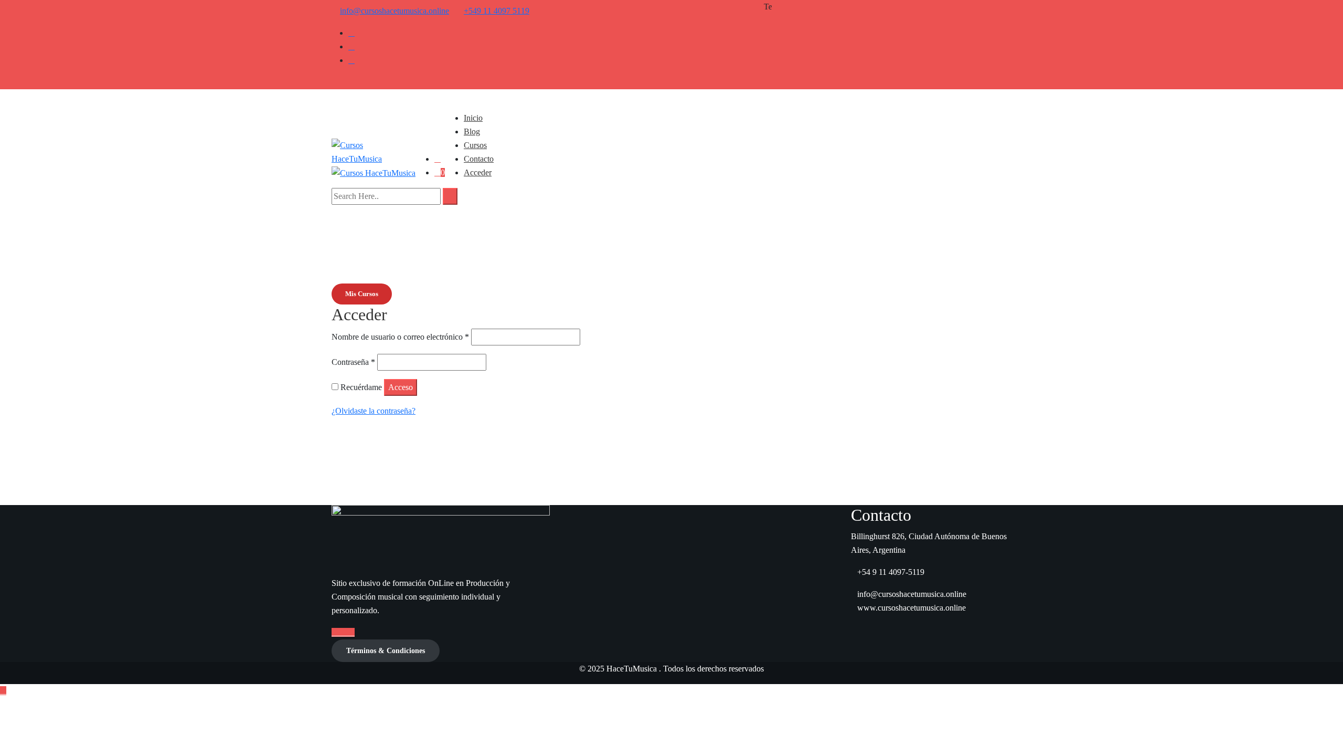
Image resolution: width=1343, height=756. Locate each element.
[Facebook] (351, 32)
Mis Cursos (361, 294)
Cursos (475, 145)
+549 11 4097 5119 (496, 10)
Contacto (479, 158)
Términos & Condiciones (385, 651)
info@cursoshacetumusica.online (394, 10)
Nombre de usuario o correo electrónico (400, 336)
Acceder (478, 172)
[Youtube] (351, 46)
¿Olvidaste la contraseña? (373, 410)
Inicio (473, 117)
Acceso (400, 387)
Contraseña (353, 362)
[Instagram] (351, 60)
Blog (472, 131)
